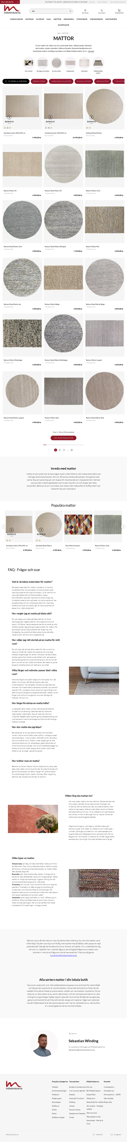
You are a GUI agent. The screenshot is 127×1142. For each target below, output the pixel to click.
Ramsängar (56, 1102)
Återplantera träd (93, 1117)
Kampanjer (63, 25)
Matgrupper (57, 1098)
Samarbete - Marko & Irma (95, 1122)
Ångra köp (108, 1102)
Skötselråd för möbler (95, 1102)
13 (71, 450)
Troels (71, 1117)
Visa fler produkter (63, 438)
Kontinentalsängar (59, 1091)
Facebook (99, 1134)
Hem (59, 33)
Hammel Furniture (76, 1098)
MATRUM (29, 19)
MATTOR (57, 19)
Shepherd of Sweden (77, 1113)
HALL (49, 19)
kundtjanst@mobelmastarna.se (63, 955)
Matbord (55, 1094)
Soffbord (55, 1106)
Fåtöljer (55, 1087)
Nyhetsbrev (103, 2)
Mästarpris (91, 1098)
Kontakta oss (109, 1091)
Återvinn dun (92, 1113)
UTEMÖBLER (82, 19)
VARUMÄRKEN (96, 19)
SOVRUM (40, 19)
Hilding (72, 1102)
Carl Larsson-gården (77, 1091)
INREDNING (69, 19)
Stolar (54, 1113)
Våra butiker (109, 1098)
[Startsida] (12, 9)
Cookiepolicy (109, 1087)
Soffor (54, 1110)
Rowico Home (74, 1110)
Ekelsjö (72, 1094)
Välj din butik (7, 2)
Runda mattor (84, 81)
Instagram (117, 1134)
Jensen (72, 1106)
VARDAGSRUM (16, 19)
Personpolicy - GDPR (112, 1094)
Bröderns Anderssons (77, 1087)
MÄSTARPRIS (111, 19)
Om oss (92, 2)
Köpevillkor (91, 1094)
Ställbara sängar (58, 1117)
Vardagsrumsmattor (61, 81)
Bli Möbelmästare (118, 2)
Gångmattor (103, 81)
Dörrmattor (39, 81)
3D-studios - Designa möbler (95, 1107)
